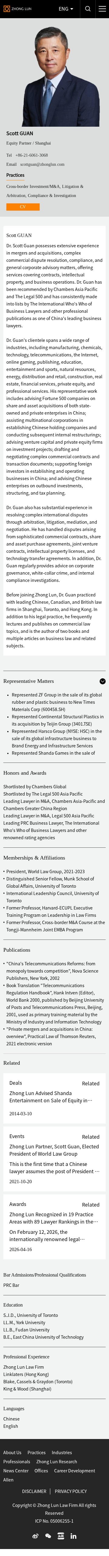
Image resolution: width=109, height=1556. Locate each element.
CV (23, 207)
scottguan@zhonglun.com (42, 164)
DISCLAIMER (34, 1491)
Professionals (16, 1462)
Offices (41, 1471)
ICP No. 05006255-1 (54, 1521)
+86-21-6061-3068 (31, 155)
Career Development (74, 1471)
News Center (15, 1471)
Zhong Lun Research (56, 1462)
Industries (62, 1453)
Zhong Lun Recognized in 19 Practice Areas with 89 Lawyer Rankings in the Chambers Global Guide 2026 (51, 1221)
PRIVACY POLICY (71, 1491)
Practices (37, 1453)
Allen (8, 1480)
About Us (12, 1453)
